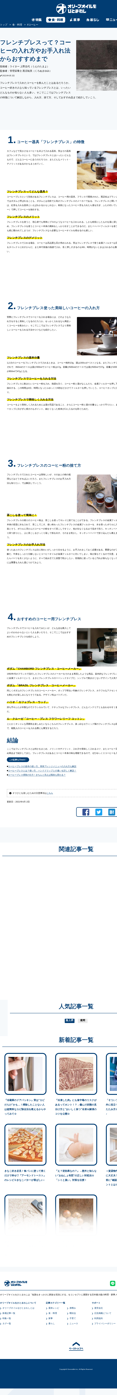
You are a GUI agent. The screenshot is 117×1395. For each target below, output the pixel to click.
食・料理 (52, 1313)
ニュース (73, 1323)
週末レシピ (53, 1308)
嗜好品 (72, 1313)
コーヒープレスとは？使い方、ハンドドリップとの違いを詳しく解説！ (42, 770)
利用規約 (98, 1318)
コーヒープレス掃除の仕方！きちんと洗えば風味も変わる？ (37, 775)
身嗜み (72, 1308)
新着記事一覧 (8, 1313)
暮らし (51, 1323)
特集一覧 (6, 1318)
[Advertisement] (47, 925)
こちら (50, 793)
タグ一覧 (6, 1323)
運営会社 (98, 1308)
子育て (72, 1318)
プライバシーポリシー (105, 1323)
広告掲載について (102, 1313)
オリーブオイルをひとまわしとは (18, 1308)
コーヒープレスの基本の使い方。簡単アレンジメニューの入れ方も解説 (42, 766)
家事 (50, 1318)
